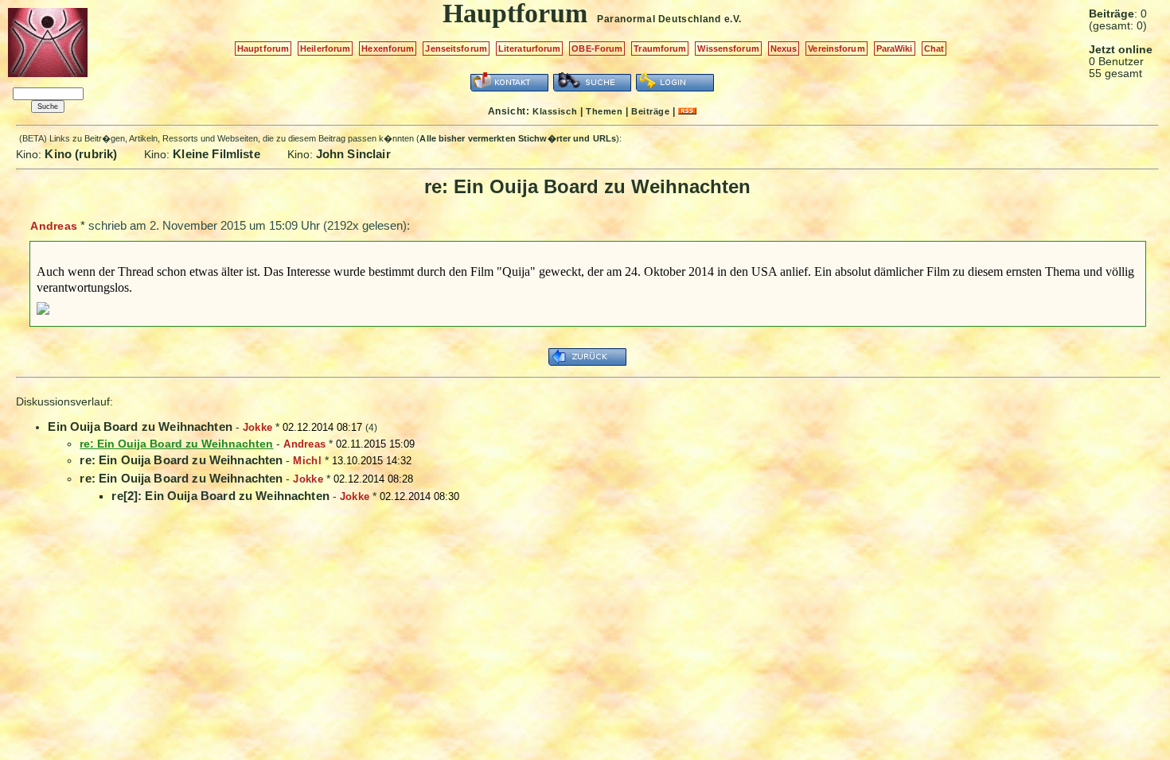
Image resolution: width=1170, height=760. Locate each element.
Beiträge (650, 111)
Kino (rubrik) (81, 154)
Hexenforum (387, 48)
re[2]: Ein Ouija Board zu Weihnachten (220, 495)
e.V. (733, 19)
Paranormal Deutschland (658, 19)
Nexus (784, 48)
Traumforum (660, 48)
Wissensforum (728, 48)
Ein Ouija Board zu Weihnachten (140, 426)
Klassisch (554, 111)
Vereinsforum (836, 48)
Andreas (53, 225)
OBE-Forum (596, 48)
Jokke (257, 427)
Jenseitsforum (455, 48)
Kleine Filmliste (216, 154)
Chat (934, 48)
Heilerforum (325, 48)
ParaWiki (894, 48)
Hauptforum (263, 48)
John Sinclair (353, 154)
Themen (604, 111)
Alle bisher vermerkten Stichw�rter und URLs (517, 138)
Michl (307, 461)
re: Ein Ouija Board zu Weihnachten (181, 460)
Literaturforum (529, 48)
